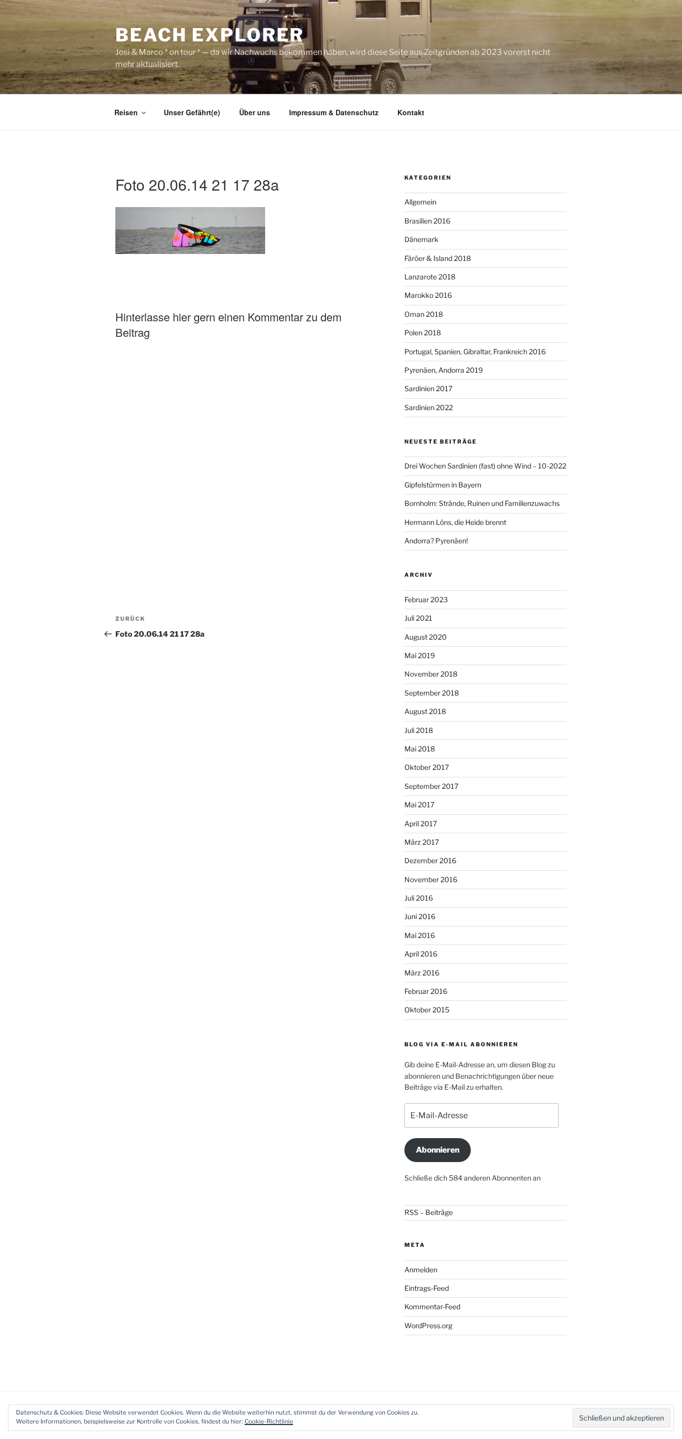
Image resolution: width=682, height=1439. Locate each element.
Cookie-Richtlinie (269, 1421)
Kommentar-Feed (432, 1306)
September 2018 (431, 693)
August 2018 (425, 711)
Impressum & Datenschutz (333, 112)
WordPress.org (428, 1325)
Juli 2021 (418, 618)
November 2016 (430, 879)
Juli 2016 (418, 898)
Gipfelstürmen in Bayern (442, 484)
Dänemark (421, 239)
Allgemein (420, 202)
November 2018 (430, 674)
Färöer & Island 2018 (437, 258)
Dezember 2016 (430, 860)
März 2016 (421, 972)
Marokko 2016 (428, 295)
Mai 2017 (419, 804)
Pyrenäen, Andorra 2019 (443, 370)
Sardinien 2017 (428, 388)
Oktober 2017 (426, 767)
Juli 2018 (418, 730)
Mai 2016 (419, 935)
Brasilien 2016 (427, 221)
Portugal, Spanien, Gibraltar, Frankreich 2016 (475, 351)
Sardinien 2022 (428, 407)
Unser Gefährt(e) (192, 112)
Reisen (126, 112)
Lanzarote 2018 (429, 276)
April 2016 (420, 954)
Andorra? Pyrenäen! (436, 540)
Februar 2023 (426, 599)
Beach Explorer (209, 35)
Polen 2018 (422, 332)
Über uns (254, 112)
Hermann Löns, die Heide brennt (455, 522)
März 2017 (421, 842)
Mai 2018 (419, 748)
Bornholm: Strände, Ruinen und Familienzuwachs (482, 503)
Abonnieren (437, 1150)
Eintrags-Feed (426, 1288)
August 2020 (425, 637)
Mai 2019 (419, 655)
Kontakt (410, 112)
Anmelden (420, 1269)
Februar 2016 (425, 991)
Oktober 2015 (426, 1009)
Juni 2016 (419, 916)
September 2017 (431, 786)
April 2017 (420, 823)
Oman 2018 (423, 314)
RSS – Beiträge (428, 1212)
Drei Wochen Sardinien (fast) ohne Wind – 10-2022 (485, 466)
